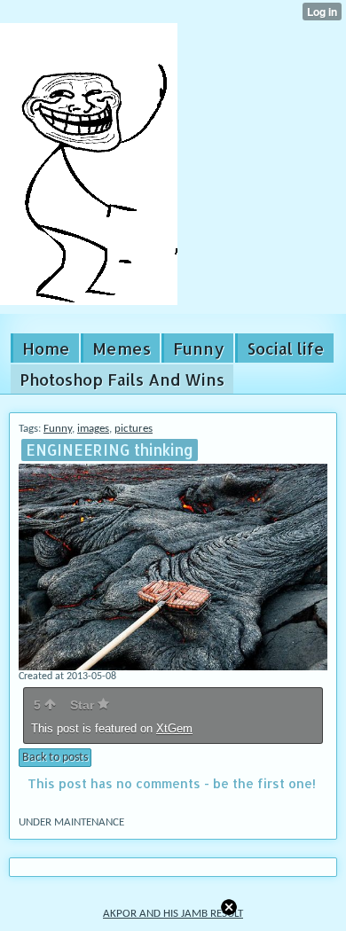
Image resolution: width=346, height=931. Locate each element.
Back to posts (55, 757)
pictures (133, 428)
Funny (57, 428)
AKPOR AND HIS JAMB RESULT (173, 913)
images (93, 428)
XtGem (174, 728)
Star (84, 705)
